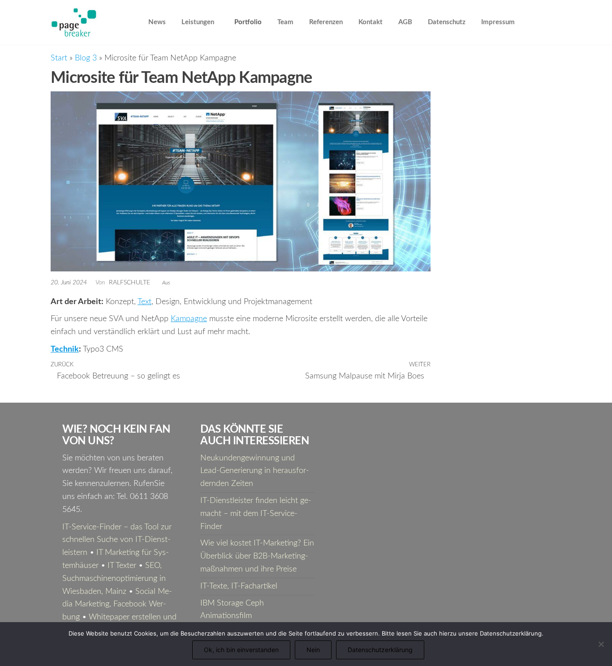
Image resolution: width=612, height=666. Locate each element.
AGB (405, 22)
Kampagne (189, 319)
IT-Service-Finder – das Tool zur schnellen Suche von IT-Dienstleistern (117, 540)
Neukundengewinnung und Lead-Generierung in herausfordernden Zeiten (254, 471)
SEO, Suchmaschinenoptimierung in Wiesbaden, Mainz (114, 579)
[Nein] (600, 644)
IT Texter (122, 566)
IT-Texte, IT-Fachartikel (238, 586)
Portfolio (248, 22)
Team (285, 22)
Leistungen (197, 22)
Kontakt (370, 22)
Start (59, 58)
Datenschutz (446, 22)
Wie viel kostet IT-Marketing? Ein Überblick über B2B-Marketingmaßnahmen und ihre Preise (257, 556)
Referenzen (326, 22)
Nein (313, 649)
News (157, 22)
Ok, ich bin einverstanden (241, 649)
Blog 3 (86, 58)
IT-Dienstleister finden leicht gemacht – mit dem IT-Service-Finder (255, 514)
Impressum (498, 22)
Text (144, 302)
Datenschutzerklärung (380, 649)
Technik (65, 349)
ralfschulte (130, 282)
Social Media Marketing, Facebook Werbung (117, 605)
